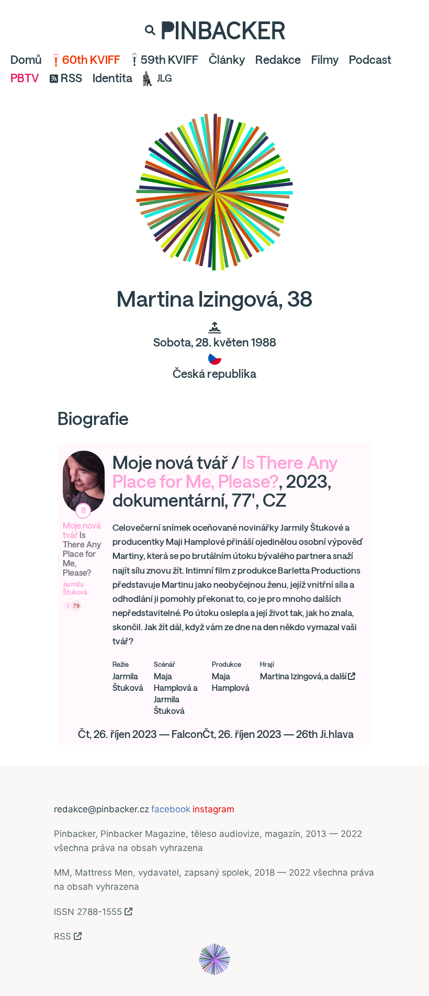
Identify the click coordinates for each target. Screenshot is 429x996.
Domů (26, 59)
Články (227, 59)
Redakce (278, 59)
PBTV (24, 78)
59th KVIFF (169, 59)
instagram (213, 809)
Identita (112, 78)
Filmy (324, 59)
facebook (170, 809)
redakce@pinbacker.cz (101, 809)
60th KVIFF (91, 59)
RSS (71, 78)
